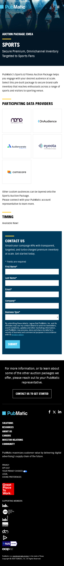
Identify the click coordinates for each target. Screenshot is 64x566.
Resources (8, 427)
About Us (7, 431)
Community (8, 444)
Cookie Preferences (11, 477)
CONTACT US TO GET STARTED (32, 393)
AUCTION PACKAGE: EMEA (17, 34)
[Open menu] (58, 6)
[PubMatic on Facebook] (49, 412)
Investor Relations (12, 440)
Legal (5, 474)
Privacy (5, 465)
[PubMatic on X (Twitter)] (55, 412)
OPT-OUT (6, 468)
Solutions (7, 423)
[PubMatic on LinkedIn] (60, 412)
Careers (6, 435)
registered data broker (21, 556)
